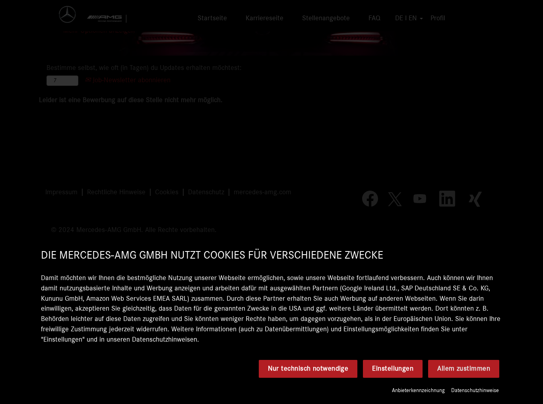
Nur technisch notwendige (308, 368)
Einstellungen (392, 368)
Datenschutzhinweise (475, 390)
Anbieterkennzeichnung (418, 390)
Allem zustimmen (463, 368)
